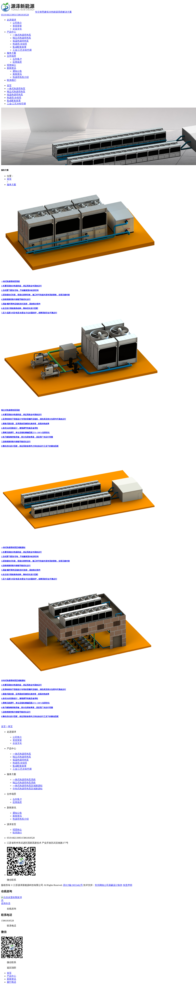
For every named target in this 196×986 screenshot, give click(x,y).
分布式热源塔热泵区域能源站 (27, 788)
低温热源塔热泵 (21, 41)
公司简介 (17, 23)
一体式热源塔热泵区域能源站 (27, 785)
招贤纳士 (11, 65)
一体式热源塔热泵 (22, 35)
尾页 (10, 726)
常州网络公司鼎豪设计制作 (108, 885)
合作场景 (11, 56)
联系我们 (11, 80)
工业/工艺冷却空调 (22, 50)
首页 (9, 85)
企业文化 (17, 29)
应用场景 (17, 62)
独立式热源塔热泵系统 (24, 782)
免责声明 (127, 885)
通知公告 (17, 71)
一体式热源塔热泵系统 (24, 779)
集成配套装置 (19, 47)
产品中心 (11, 32)
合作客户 (17, 59)
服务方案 (11, 53)
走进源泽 (11, 20)
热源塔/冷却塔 (20, 44)
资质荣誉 (17, 26)
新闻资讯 (11, 68)
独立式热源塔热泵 (22, 38)
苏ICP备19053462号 (73, 885)
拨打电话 (11, 982)
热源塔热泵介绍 (21, 77)
